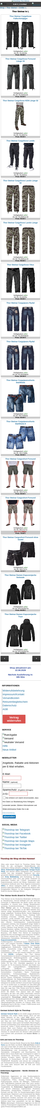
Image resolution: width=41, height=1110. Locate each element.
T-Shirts (26, 943)
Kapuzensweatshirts (8, 940)
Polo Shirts (35, 943)
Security (36, 875)
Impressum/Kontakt (13, 694)
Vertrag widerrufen (14, 719)
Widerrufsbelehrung (13, 690)
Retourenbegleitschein (15, 701)
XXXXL (11, 954)
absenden (9, 816)
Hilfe (5, 745)
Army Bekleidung (12, 877)
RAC (3, 886)
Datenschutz (10, 705)
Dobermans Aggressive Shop (17, 870)
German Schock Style (9, 1014)
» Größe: (21, 8)
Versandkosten (11, 698)
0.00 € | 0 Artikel (20, 4)
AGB (5, 709)
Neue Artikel (9, 749)
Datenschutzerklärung (9, 813)
